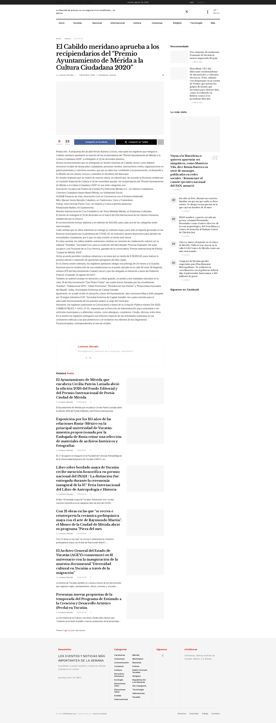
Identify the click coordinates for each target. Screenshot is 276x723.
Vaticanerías (138, 693)
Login (191, 2)
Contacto (88, 2)
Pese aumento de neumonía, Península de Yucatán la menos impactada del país (205, 55)
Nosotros (60, 2)
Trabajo (79, 2)
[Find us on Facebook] (182, 12)
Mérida (135, 655)
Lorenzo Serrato (66, 75)
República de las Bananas (139, 681)
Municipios (137, 659)
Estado (117, 695)
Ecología (118, 680)
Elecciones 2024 (119, 690)
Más (213, 23)
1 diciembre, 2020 (87, 75)
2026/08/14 (81, 494)
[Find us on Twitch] (202, 12)
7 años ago (196, 62)
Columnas (157, 23)
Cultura (137, 23)
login (65, 630)
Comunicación (121, 662)
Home (58, 39)
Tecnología (196, 23)
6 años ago (196, 103)
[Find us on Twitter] (186, 12)
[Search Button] (218, 2)
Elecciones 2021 (119, 684)
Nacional (97, 23)
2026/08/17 (81, 450)
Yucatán (77, 23)
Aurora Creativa (100, 714)
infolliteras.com (69, 714)
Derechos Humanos (119, 675)
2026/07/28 (81, 577)
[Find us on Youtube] (192, 12)
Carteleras (78, 39)
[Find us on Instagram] (197, 12)
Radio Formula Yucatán (139, 671)
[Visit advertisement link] (138, 34)
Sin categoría (139, 686)
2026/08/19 (81, 402)
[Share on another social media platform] (161, 142)
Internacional (118, 23)
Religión (177, 23)
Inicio (62, 23)
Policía (135, 666)
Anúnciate (70, 2)
